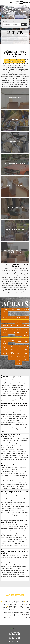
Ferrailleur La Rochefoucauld (4, 602)
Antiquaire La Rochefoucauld (21, 612)
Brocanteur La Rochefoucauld (27, 602)
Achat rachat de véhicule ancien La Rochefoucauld (27, 612)
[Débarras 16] (15, 629)
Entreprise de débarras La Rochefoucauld (10, 609)
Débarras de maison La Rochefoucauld (21, 604)
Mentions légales (15, 641)
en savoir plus (15, 108)
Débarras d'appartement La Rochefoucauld (15, 613)
